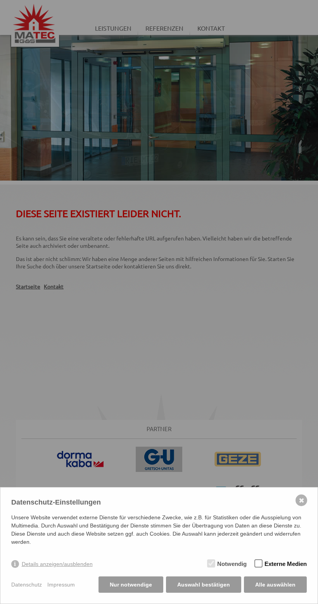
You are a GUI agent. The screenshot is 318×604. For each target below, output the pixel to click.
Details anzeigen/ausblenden (57, 564)
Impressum (61, 584)
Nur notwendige (131, 584)
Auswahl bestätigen (203, 584)
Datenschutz (26, 584)
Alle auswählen (275, 584)
